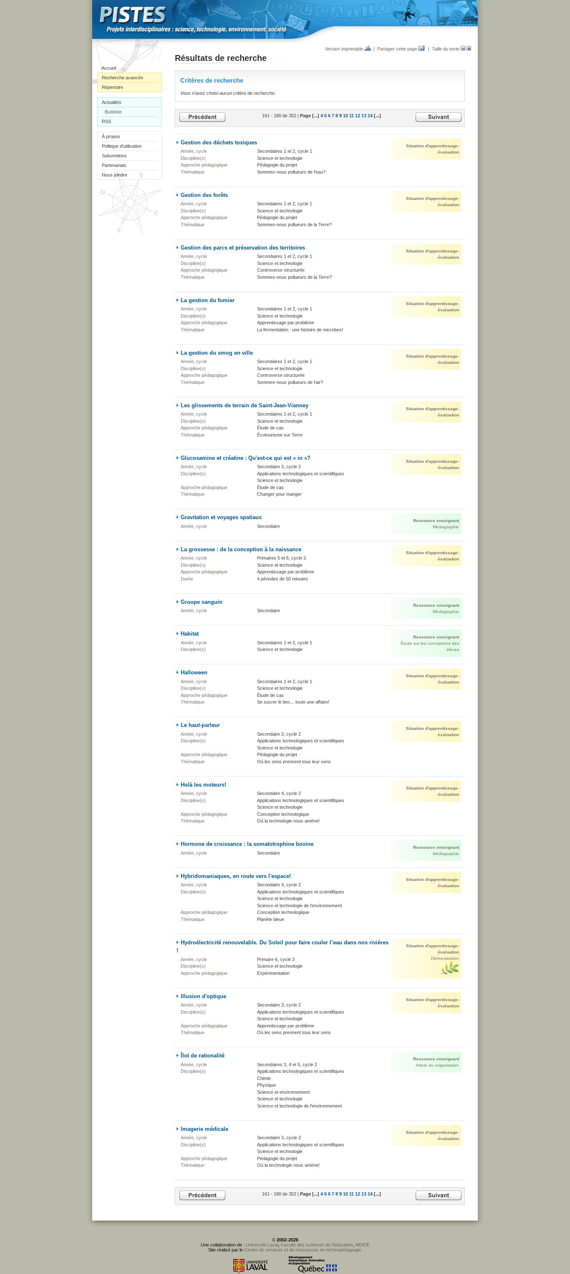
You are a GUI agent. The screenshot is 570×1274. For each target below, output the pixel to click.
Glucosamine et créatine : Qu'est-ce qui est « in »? (245, 458)
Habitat (190, 634)
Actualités (111, 102)
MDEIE (363, 1244)
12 (357, 115)
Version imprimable (344, 48)
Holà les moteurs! (203, 785)
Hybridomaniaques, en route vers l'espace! (236, 876)
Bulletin (113, 111)
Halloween (194, 672)
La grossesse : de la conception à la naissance (241, 549)
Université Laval (262, 1244)
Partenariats (114, 165)
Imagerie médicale (204, 1129)
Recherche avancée (122, 77)
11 (351, 115)
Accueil (108, 68)
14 (370, 115)
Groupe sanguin (201, 602)
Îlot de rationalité (202, 1055)
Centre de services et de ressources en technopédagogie (302, 1249)
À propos (111, 136)
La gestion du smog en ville (217, 353)
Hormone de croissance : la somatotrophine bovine (247, 844)
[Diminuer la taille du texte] (463, 48)
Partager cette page (398, 48)
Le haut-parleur (200, 725)
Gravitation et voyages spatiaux (221, 517)
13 (363, 115)
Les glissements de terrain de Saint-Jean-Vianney (244, 405)
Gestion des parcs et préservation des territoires (243, 248)
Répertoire (112, 87)
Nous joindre (114, 174)
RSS (106, 121)
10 (345, 115)
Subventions (114, 155)
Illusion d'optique (203, 996)
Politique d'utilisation (121, 146)
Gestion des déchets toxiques (219, 142)
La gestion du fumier (208, 300)
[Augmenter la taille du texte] (469, 48)
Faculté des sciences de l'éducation (317, 1244)
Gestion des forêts (204, 195)
